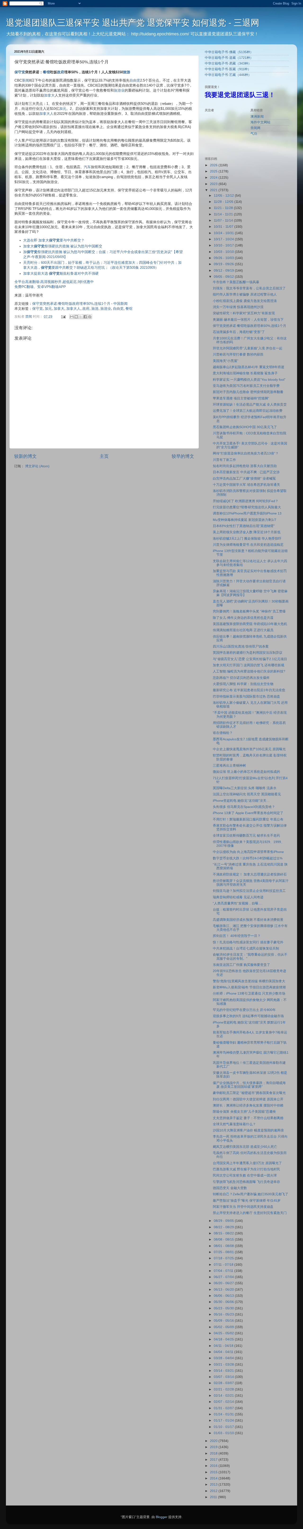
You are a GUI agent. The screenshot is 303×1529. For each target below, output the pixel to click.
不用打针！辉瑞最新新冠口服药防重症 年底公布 (248, 819)
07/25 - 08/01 (224, 1252)
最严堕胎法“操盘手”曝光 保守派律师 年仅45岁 (247, 1200)
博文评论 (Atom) (37, 466)
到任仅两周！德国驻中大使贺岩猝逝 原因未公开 (248, 1099)
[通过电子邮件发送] (71, 316)
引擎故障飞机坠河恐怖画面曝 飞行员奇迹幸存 (246, 1182)
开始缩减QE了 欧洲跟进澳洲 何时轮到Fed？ (245, 501)
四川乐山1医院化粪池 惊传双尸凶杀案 (241, 646)
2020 (214, 1441)
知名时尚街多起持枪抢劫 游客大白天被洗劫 (245, 466)
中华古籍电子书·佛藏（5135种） (229, 52)
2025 (214, 171)
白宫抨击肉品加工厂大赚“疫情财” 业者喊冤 (244, 478)
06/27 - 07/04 (224, 1277)
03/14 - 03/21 (224, 1370)
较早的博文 (183, 456)
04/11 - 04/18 (224, 1346)
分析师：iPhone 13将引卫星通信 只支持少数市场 (249, 993)
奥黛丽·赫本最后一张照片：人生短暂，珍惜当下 (248, 319)
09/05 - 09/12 (224, 276)
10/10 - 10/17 (224, 245)
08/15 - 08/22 (224, 1233)
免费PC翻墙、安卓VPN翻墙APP (40, 287)
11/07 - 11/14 (224, 220)
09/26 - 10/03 (224, 258)
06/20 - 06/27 (224, 1283)
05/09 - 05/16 (224, 1320)
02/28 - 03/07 (224, 1383)
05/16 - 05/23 (224, 1314)
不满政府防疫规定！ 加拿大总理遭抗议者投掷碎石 (250, 874)
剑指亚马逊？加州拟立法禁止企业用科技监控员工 (249, 891)
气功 (253, 133)
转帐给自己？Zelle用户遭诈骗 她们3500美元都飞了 (250, 1194)
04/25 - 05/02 (224, 1333)
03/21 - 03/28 (224, 1364)
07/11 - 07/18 (224, 1264)
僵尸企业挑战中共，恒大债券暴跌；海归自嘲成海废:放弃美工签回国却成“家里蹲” (249, 1085)
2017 (214, 1459)
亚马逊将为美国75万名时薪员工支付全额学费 (246, 386)
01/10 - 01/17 (224, 1427)
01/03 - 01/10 (224, 1433)
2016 (214, 1466)
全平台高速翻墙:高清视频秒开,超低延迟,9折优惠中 (54, 282)
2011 (214, 1497)
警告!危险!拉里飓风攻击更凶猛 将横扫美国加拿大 (249, 981)
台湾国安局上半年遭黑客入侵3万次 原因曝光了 (247, 1163)
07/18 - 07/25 (224, 1258)
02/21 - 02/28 (224, 1389)
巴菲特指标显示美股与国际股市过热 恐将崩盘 (246, 696)
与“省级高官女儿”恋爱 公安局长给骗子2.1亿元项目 (250, 659)
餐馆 (46, 72)
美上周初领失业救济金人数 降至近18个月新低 (247, 532)
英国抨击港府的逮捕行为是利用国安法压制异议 (247, 652)
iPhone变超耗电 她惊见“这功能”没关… (241, 800)
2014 (214, 1478)
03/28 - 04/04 (224, 1358)
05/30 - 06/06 (224, 1302)
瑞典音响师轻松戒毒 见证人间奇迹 (238, 897)
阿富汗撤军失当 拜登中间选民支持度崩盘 (243, 1207)
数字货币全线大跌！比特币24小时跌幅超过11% (247, 858)
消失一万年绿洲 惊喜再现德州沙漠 (238, 307)
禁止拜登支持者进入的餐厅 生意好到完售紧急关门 (250, 1213)
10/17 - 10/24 (224, 239)
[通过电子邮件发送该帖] (63, 316)
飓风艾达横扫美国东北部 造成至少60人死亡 (245, 1147)
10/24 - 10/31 (224, 233)
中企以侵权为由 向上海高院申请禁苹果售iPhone (248, 852)
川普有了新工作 (224, 460)
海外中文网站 (260, 122)
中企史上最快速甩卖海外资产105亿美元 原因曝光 (249, 749)
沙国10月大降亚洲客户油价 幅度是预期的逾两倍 (248, 1130)
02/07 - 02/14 (224, 1402)
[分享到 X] (80, 316)
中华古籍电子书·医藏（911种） (228, 69)
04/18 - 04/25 (224, 1339)
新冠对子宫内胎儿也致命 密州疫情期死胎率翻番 (248, 392)
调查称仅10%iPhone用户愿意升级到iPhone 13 (247, 513)
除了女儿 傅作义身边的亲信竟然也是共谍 (243, 618)
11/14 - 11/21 (224, 214)
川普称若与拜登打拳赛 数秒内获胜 (238, 354)
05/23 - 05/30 (224, 1308)
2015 (214, 1472)
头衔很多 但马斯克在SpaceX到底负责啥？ (244, 807)
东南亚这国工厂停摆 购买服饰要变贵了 (241, 965)
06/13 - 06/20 (224, 1289)
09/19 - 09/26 (224, 264)
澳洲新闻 (257, 116)
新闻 (25, 80)
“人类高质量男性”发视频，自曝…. (238, 903)
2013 (214, 1484)
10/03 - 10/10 (224, 252)
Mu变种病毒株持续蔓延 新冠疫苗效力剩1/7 (244, 520)
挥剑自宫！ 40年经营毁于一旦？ (237, 936)
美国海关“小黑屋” (225, 361)
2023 (214, 184)
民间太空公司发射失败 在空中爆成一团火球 (245, 1175)
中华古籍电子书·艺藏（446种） (228, 75)
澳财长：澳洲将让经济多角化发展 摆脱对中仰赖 (248, 1105)
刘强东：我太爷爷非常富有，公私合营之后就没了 (249, 288)
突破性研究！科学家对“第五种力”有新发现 (244, 313)
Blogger (161, 1517)
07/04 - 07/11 (224, 1271)
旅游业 (119, 90)
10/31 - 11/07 (224, 226)
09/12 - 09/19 (224, 270)
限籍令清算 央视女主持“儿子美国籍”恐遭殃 (244, 1111)
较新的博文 (25, 456)
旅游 (126, 72)
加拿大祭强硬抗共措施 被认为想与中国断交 (62, 246)
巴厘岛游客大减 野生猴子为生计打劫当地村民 (246, 1169)
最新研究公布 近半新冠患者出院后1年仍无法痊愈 (249, 690)
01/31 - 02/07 (224, 1408)
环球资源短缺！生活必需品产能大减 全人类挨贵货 (250, 404)
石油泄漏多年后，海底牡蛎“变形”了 (239, 332)
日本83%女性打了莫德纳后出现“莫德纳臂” (244, 526)
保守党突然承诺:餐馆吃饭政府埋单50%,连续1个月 (71, 304)
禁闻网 (255, 128)
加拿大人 (46, 114)
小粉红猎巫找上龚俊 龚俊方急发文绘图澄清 (245, 301)
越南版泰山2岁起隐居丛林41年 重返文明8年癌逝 (248, 367)
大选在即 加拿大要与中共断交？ (54, 240)
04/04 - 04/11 (224, 1352)
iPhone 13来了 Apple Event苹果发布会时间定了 (248, 813)
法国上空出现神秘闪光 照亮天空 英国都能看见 (247, 794)
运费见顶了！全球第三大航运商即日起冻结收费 (247, 410)
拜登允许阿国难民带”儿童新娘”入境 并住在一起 (247, 348)
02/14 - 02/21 (224, 1395)
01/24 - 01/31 (224, 1414)
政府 (60, 72)
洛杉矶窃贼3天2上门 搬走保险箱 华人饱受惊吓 (247, 538)
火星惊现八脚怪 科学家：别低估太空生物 (243, 684)
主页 (104, 456)
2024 (214, 177)
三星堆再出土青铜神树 (229, 765)
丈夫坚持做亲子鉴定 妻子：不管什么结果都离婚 (248, 1118)
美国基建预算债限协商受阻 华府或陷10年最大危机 (250, 624)
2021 (214, 190)
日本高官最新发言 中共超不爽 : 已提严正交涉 (246, 472)
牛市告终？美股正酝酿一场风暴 (236, 282)
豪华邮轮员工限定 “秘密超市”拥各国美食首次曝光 (249, 1093)
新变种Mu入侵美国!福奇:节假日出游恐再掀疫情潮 (249, 987)
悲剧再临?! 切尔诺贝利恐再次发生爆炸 (241, 678)
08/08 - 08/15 (224, 1239)
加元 (62, 109)
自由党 (134, 80)
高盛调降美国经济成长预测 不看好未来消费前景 (248, 920)
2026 (214, 165)
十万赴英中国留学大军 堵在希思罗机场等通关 (246, 484)
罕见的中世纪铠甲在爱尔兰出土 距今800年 (244, 1010)
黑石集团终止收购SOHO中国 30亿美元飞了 (245, 427)
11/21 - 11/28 (224, 208)
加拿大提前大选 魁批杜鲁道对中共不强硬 (61, 273)
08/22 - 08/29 (224, 1227)
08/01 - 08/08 (224, 1246)
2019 (214, 1447)
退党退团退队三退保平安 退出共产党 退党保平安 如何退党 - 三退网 (132, 23)
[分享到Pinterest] (89, 316)
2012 (214, 1491)
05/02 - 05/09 (224, 1327)
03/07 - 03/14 (224, 1377)
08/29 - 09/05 (224, 1221)
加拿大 (49, 95)
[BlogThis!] (76, 316)
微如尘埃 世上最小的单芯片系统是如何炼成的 (246, 772)
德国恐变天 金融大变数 (230, 1188)
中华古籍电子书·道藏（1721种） (229, 58)
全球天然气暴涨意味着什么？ (234, 1124)
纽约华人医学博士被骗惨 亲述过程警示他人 (245, 294)
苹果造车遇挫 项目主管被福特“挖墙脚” (241, 398)
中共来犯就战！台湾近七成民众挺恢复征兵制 (246, 948)
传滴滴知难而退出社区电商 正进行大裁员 (243, 630)
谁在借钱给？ (223, 733)
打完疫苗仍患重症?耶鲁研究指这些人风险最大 (247, 507)
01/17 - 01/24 (224, 1420)
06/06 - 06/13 (224, 1295)
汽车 (87, 167)
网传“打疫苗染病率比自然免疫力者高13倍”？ (246, 453)
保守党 (19, 72)
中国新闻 (120, 304)
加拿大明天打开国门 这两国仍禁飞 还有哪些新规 (248, 665)
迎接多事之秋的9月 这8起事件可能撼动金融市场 (248, 1016)
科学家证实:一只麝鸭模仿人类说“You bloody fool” (249, 379)
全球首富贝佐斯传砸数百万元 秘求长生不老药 (246, 835)
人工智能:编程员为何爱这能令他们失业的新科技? (249, 671)
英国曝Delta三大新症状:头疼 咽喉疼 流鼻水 (244, 788)
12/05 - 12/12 (224, 195)
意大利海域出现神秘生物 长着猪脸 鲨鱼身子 (245, 373)
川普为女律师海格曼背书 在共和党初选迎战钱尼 (248, 545)
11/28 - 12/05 (224, 202)
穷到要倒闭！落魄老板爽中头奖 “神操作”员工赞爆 (249, 611)
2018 (214, 1453)
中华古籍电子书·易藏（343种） (228, 63)
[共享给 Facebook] (85, 316)
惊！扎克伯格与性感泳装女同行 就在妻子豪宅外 (248, 942)
